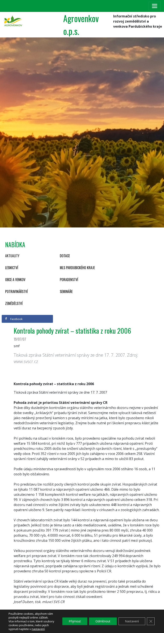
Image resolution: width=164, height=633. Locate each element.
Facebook (16, 319)
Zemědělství (14, 303)
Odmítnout (102, 621)
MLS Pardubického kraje (77, 267)
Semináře (66, 291)
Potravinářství (16, 291)
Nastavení (132, 621)
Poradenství (69, 279)
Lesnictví (11, 267)
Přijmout (75, 621)
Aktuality (12, 255)
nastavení (38, 629)
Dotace (65, 255)
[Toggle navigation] (155, 6)
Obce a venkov (15, 279)
